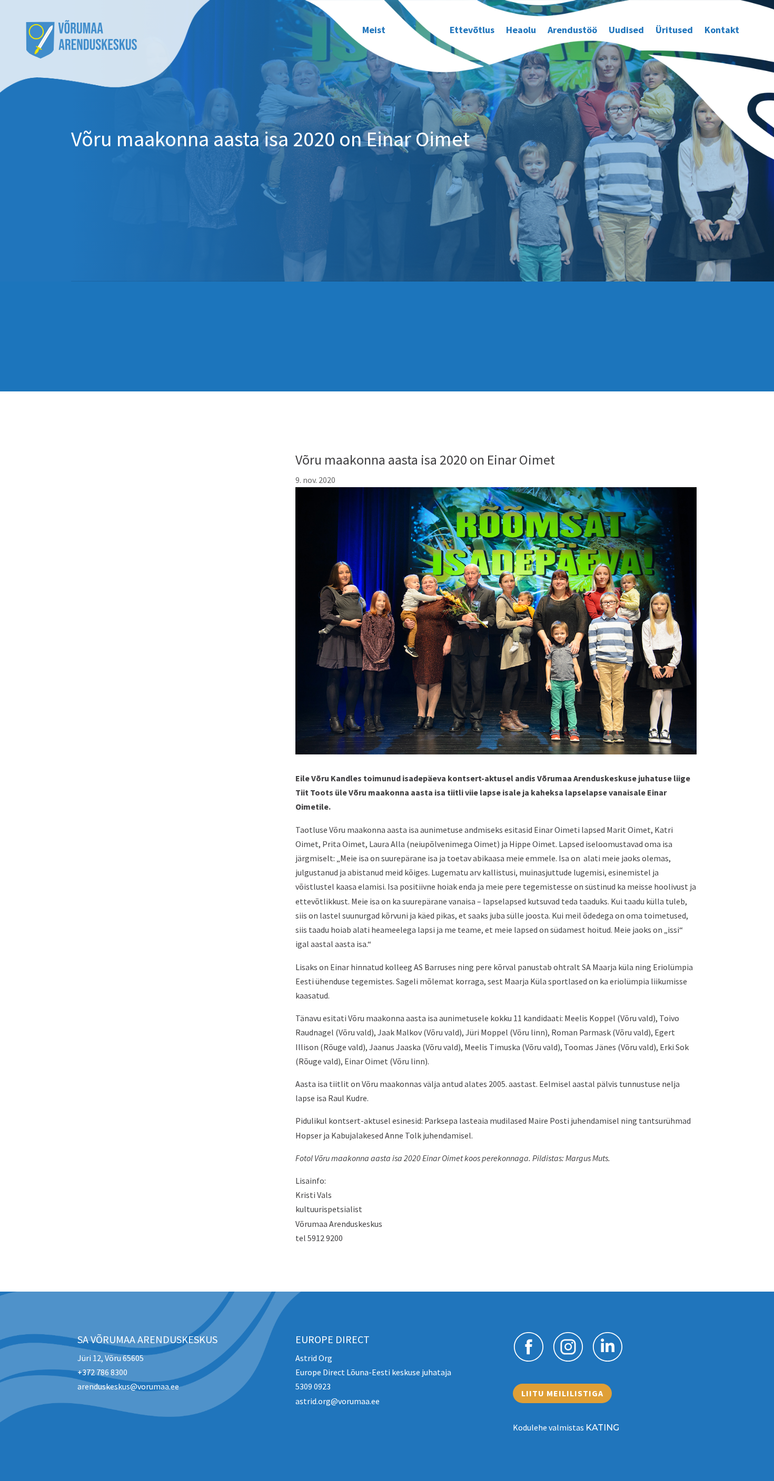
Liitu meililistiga (562, 1393)
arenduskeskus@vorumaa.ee (128, 1386)
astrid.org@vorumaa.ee (337, 1401)
